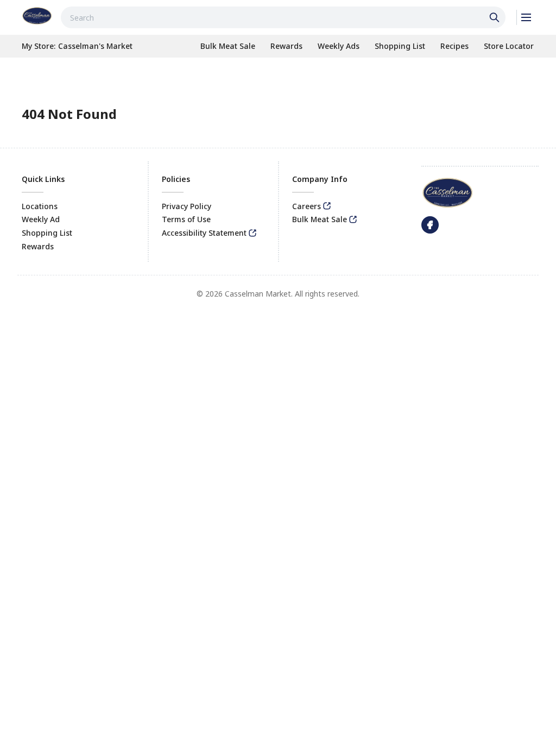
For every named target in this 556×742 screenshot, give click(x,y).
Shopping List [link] (47, 233)
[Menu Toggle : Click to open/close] (525, 17)
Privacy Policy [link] (186, 206)
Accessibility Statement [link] (204, 233)
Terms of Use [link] (186, 219)
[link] (37, 15)
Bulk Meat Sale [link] (319, 219)
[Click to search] (495, 17)
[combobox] (283, 17)
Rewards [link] (38, 246)
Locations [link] (40, 206)
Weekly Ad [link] (41, 219)
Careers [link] (306, 206)
